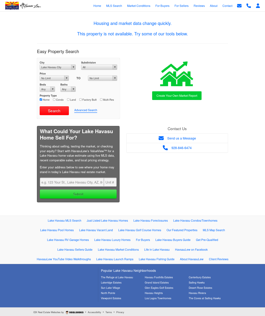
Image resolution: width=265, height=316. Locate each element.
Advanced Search (85, 110)
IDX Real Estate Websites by (49, 312)
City (42, 62)
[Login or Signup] (258, 5)
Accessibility (94, 312)
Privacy (120, 312)
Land (72, 99)
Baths (64, 84)
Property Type (48, 95)
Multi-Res (108, 99)
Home (46, 99)
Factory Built (89, 99)
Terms (108, 312)
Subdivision (88, 62)
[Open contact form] (239, 5)
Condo (59, 99)
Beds (43, 84)
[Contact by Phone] (248, 5)
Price (43, 73)
